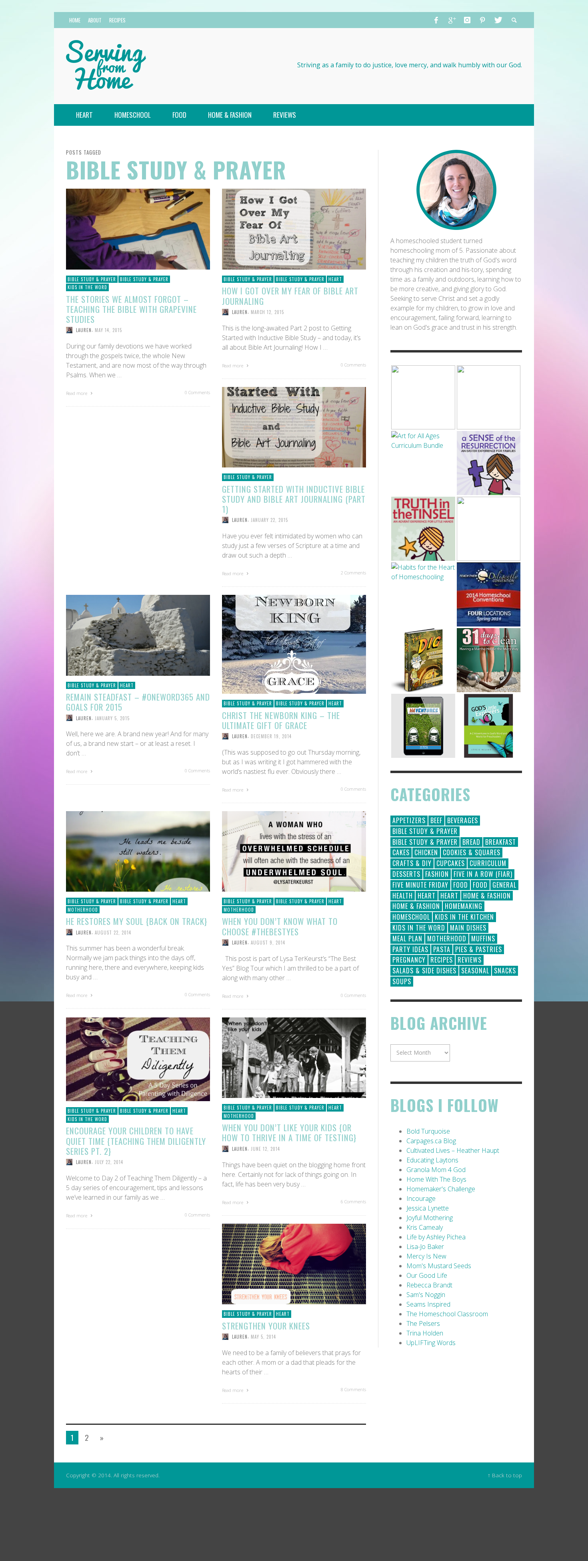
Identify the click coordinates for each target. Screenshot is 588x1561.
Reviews (470, 960)
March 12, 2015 (267, 312)
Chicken (426, 852)
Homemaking (463, 906)
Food (460, 885)
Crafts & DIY (412, 863)
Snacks (505, 970)
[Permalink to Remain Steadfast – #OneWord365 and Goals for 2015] (138, 634)
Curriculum (488, 863)
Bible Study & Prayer (92, 279)
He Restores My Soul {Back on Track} (136, 921)
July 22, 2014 (109, 1162)
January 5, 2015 (112, 718)
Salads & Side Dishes (424, 970)
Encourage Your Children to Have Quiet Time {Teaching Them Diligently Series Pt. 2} (136, 1140)
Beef (436, 820)
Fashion (437, 874)
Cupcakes (450, 863)
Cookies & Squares (471, 852)
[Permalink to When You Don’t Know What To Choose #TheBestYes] (294, 850)
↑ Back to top (505, 1475)
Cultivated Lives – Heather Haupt (452, 1150)
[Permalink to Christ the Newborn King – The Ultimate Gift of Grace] (294, 643)
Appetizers (409, 820)
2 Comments (353, 573)
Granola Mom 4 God (436, 1169)
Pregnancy (409, 960)
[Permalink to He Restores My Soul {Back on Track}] (138, 850)
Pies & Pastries (478, 949)
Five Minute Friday (420, 885)
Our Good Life (426, 1275)
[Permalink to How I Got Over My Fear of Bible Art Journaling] (294, 228)
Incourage (421, 1198)
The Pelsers (423, 1323)
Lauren (84, 330)
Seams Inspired (428, 1304)
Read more (77, 393)
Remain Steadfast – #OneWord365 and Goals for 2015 (138, 702)
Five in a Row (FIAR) (483, 874)
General (504, 885)
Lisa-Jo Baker (425, 1246)
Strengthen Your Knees (266, 1325)
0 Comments (197, 392)
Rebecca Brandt (429, 1285)
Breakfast (500, 842)
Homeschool (411, 917)
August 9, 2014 (268, 942)
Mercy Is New (426, 1256)
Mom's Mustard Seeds (438, 1265)
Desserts (406, 874)
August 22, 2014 (113, 932)
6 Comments (353, 1201)
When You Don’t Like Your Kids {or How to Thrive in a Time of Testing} (289, 1132)
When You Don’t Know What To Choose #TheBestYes (280, 926)
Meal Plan (407, 938)
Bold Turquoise (428, 1131)
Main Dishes (468, 928)
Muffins (483, 938)
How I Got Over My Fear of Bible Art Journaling (290, 295)
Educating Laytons (432, 1160)
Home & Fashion (487, 895)
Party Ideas (410, 949)
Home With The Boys (436, 1179)
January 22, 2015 (269, 520)
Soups (401, 981)
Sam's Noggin (425, 1294)
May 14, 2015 (108, 330)
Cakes (401, 852)
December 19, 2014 (271, 736)
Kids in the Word (87, 287)
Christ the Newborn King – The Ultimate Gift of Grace (281, 720)
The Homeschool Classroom (447, 1313)
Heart (335, 279)
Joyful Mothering (429, 1217)
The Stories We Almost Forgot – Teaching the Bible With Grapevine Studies (131, 309)
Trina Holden (424, 1333)
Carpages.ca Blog (431, 1140)
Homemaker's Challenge (440, 1188)
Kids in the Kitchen (464, 917)
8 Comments (353, 1389)
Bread (471, 842)
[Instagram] (467, 20)
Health (402, 895)
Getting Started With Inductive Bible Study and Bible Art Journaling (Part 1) (294, 499)
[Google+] (451, 20)
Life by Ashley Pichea (436, 1237)
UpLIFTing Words (431, 1342)
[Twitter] (497, 20)
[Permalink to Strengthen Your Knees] (294, 1263)
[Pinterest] (482, 20)
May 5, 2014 (263, 1336)
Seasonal (475, 970)
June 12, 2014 (265, 1149)
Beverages (462, 820)
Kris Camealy (424, 1227)
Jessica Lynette (427, 1208)
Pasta (441, 949)
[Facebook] (436, 20)
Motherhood (83, 909)
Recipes (441, 960)
